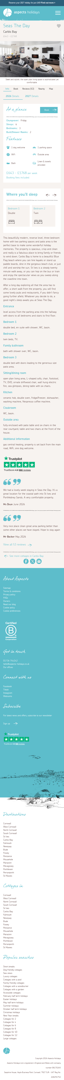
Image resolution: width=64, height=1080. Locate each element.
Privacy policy (9, 595)
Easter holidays (10, 999)
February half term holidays (15, 996)
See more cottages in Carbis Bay (26, 556)
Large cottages (9, 1039)
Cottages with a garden (13, 989)
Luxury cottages (10, 976)
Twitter (32, 561)
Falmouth (7, 843)
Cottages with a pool (12, 980)
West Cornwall (9, 827)
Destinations (14, 815)
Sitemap (7, 588)
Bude (5, 850)
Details (12, 96)
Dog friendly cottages (12, 970)
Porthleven (8, 869)
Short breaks (9, 967)
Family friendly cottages (13, 983)
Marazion (7, 863)
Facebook (26, 561)
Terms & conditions (12, 591)
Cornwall (7, 824)
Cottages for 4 (9, 1022)
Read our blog (9, 604)
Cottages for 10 (10, 1032)
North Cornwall (10, 830)
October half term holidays (15, 1009)
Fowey (6, 853)
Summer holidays (11, 1006)
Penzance (7, 856)
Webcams (7, 696)
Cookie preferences (11, 611)
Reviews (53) (28, 89)
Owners (6, 601)
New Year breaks (10, 1016)
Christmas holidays (11, 1012)
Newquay (7, 846)
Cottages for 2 (9, 1019)
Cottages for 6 (9, 1025)
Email (39, 561)
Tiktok (6, 690)
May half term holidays (13, 1003)
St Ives (6, 837)
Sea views (7, 973)
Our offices (8, 667)
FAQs (5, 598)
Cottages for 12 (10, 1035)
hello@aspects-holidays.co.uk (16, 664)
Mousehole (8, 859)
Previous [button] (4, 59)
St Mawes (7, 876)
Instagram (7, 693)
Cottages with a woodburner (15, 986)
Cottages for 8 (9, 1029)
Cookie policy (9, 608)
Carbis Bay (8, 840)
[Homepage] (7, 12)
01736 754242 (10, 661)
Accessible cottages (12, 993)
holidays (27, 12)
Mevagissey (8, 866)
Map (51, 89)
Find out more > (48, 3)
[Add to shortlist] (59, 26)
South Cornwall (10, 833)
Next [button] (60, 59)
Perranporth (8, 873)
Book (46, 110)
